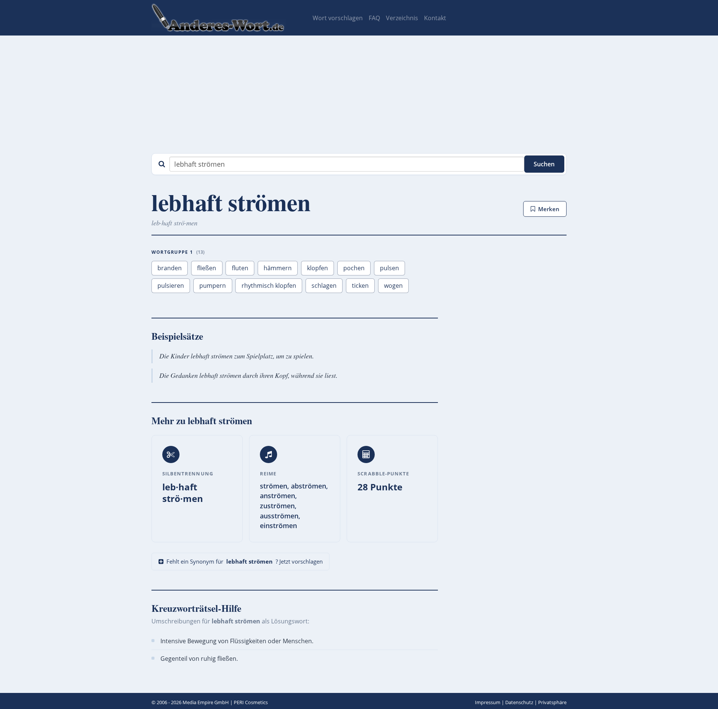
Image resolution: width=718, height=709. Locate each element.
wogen (393, 285)
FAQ (374, 18)
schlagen (324, 285)
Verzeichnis (402, 18)
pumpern (212, 285)
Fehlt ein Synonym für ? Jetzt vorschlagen (244, 561)
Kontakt (435, 18)
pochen (354, 268)
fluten (240, 268)
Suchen (544, 164)
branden (169, 268)
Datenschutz (519, 702)
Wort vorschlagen (338, 18)
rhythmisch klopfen (269, 285)
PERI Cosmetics (251, 702)
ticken (360, 285)
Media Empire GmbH (205, 702)
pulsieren (170, 285)
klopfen (317, 268)
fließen (206, 268)
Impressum (487, 702)
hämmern (278, 268)
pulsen (389, 268)
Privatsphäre (552, 702)
